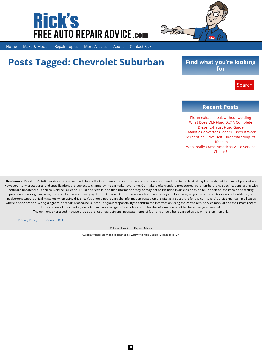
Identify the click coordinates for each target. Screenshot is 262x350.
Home (11, 46)
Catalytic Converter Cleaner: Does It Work (220, 132)
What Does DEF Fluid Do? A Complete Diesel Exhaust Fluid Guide (220, 125)
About (118, 46)
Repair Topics (66, 46)
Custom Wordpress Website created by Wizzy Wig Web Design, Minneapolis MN (131, 234)
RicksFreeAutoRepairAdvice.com (47, 181)
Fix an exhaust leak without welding (220, 117)
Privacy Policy (27, 220)
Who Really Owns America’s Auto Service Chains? (220, 149)
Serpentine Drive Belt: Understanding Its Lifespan (220, 139)
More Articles (95, 46)
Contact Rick (140, 46)
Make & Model (35, 46)
